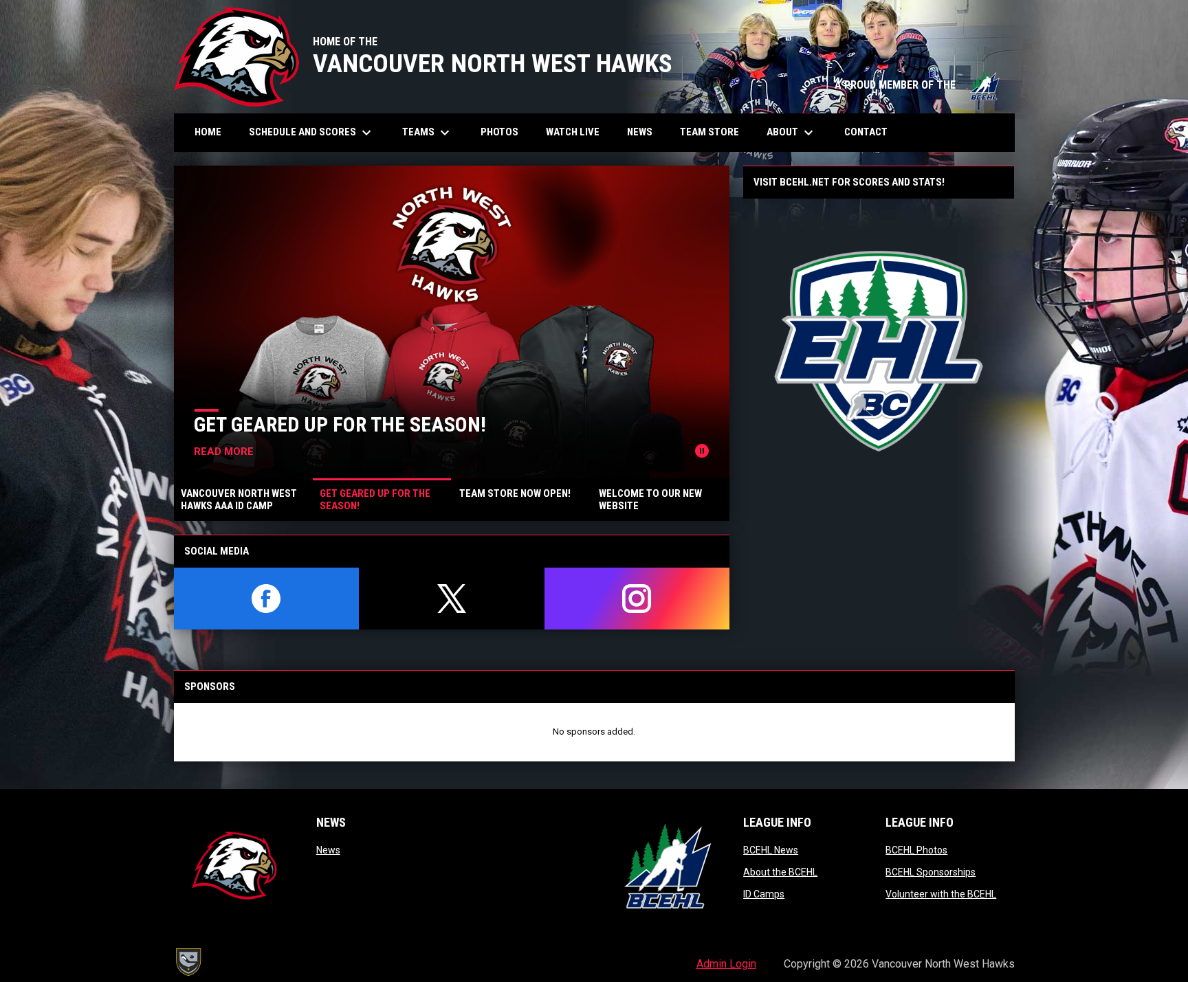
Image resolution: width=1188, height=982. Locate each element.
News (328, 850)
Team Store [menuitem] (714, 131)
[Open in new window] (878, 351)
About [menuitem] (792, 132)
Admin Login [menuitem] (726, 963)
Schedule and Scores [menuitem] (312, 132)
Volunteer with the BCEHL (941, 894)
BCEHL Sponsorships (931, 872)
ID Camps (763, 894)
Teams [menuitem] (427, 132)
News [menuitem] (639, 132)
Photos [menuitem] (505, 131)
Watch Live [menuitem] (578, 131)
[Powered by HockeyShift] (187, 962)
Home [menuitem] (208, 132)
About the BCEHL (780, 872)
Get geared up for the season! (340, 424)
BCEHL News (770, 850)
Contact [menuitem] (866, 132)
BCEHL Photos (916, 850)
